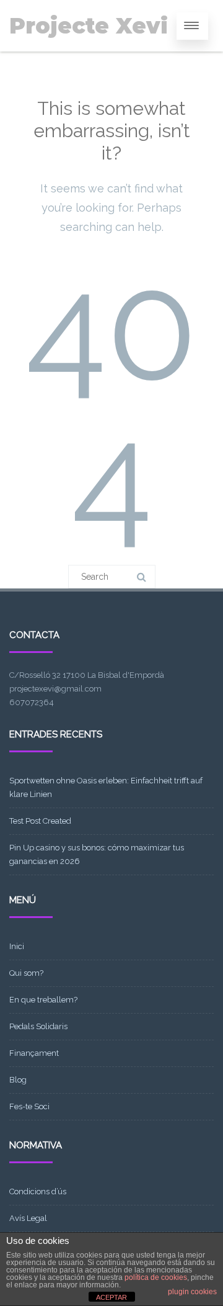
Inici (16, 946)
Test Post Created (40, 821)
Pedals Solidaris (38, 1026)
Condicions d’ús (37, 1191)
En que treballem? (43, 999)
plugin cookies (192, 1291)
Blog (18, 1079)
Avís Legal (28, 1218)
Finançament (34, 1053)
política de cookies (156, 1277)
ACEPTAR (111, 1297)
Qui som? (26, 973)
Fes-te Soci (29, 1106)
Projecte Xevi (88, 25)
